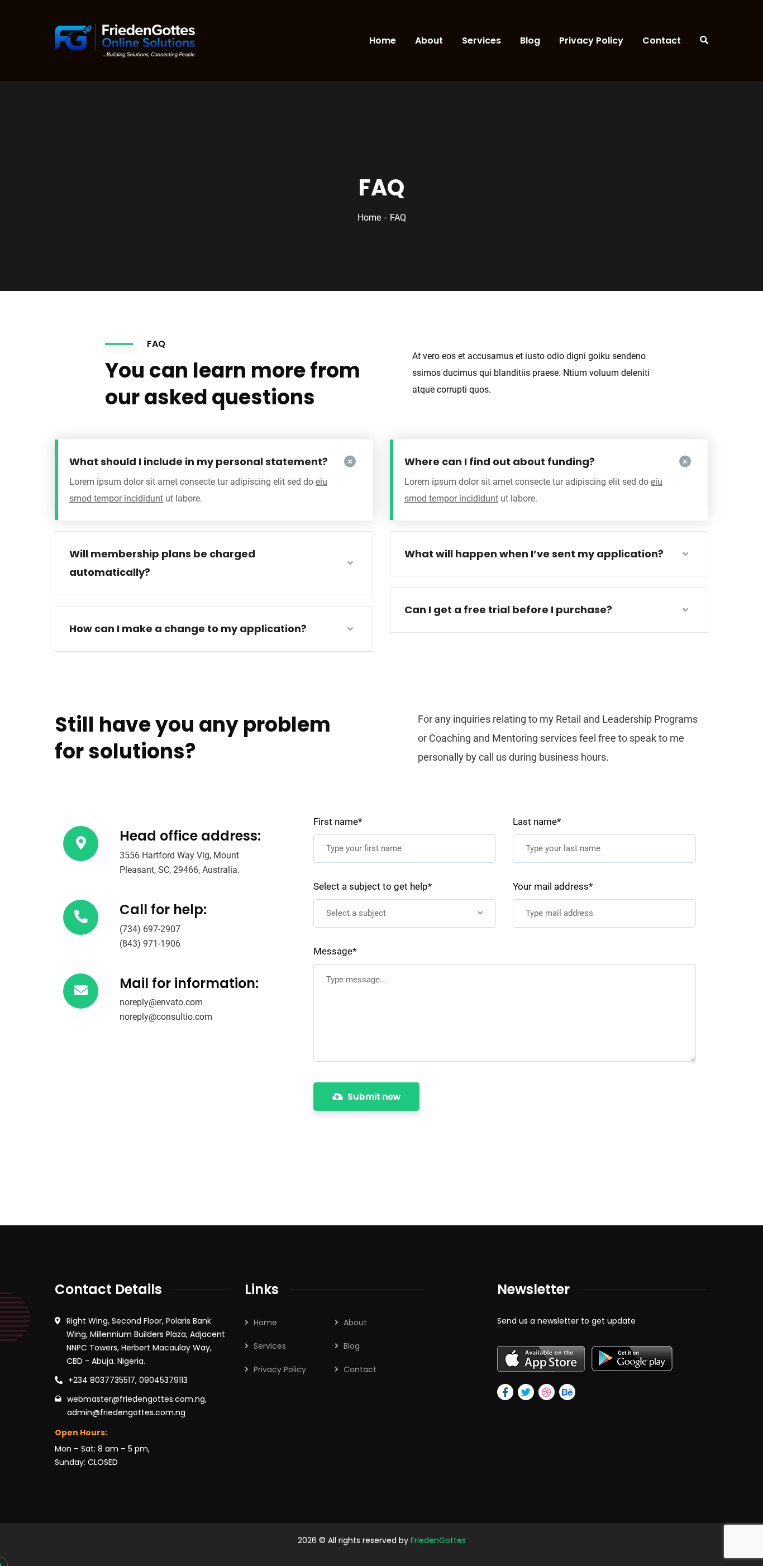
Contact (360, 1369)
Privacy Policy (280, 1369)
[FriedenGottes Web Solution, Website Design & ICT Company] (121, 41)
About (355, 1322)
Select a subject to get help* (372, 886)
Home (369, 217)
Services (270, 1346)
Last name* (537, 821)
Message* (334, 951)
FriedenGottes (438, 1540)
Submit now (373, 1096)
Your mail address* (553, 886)
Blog (352, 1346)
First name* (337, 821)
